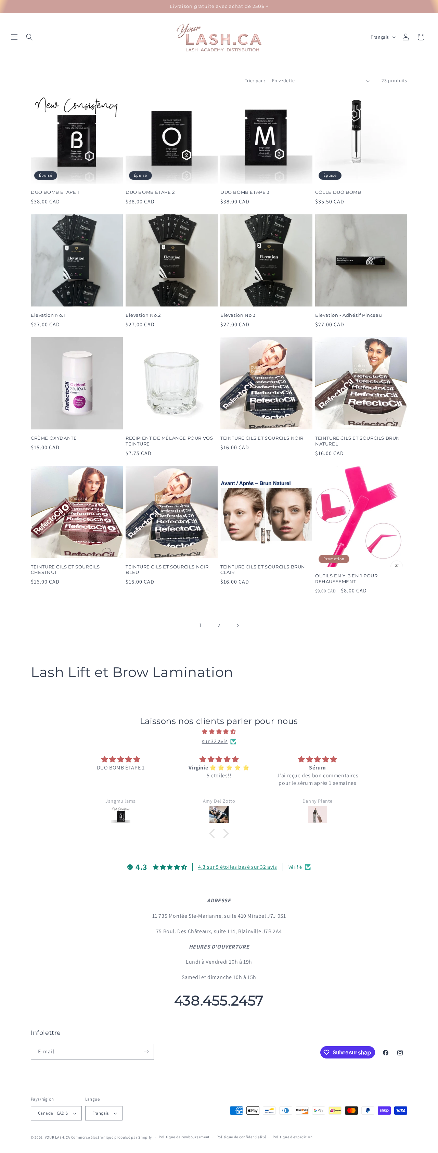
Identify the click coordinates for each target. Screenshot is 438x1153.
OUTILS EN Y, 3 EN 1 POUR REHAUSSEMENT (346, 578)
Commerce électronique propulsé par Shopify (111, 1137)
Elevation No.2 (143, 315)
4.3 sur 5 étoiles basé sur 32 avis (237, 866)
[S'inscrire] (146, 1052)
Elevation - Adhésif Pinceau (348, 315)
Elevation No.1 (48, 315)
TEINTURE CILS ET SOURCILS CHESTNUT (65, 569)
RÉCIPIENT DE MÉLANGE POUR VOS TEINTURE (169, 441)
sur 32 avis (215, 741)
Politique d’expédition (292, 1137)
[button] (14, 37)
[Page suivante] (237, 625)
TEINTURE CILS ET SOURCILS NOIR (262, 438)
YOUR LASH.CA (57, 1137)
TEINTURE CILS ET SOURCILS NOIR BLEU (167, 569)
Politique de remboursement (184, 1137)
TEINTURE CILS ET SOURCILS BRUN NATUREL (357, 441)
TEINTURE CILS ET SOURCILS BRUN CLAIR (262, 569)
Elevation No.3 (237, 315)
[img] (219, 732)
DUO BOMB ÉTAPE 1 (55, 192)
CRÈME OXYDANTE (54, 438)
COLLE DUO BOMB (338, 192)
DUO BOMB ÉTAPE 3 (245, 192)
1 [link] (200, 625)
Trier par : (255, 80)
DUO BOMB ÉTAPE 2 (150, 192)
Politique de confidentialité (241, 1137)
